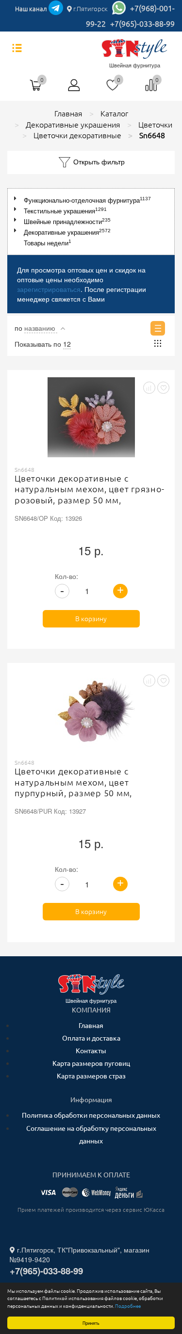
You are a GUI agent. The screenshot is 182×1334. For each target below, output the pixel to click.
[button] (17, 198)
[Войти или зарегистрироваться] (74, 88)
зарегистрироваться (49, 289)
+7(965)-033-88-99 (142, 23)
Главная (91, 1025)
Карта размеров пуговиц (91, 1063)
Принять (91, 1322)
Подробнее (128, 1306)
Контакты (91, 1051)
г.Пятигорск (90, 8)
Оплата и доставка (91, 1038)
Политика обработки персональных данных (91, 1115)
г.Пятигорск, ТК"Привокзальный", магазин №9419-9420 (79, 1254)
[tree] (91, 221)
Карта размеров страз (91, 1076)
